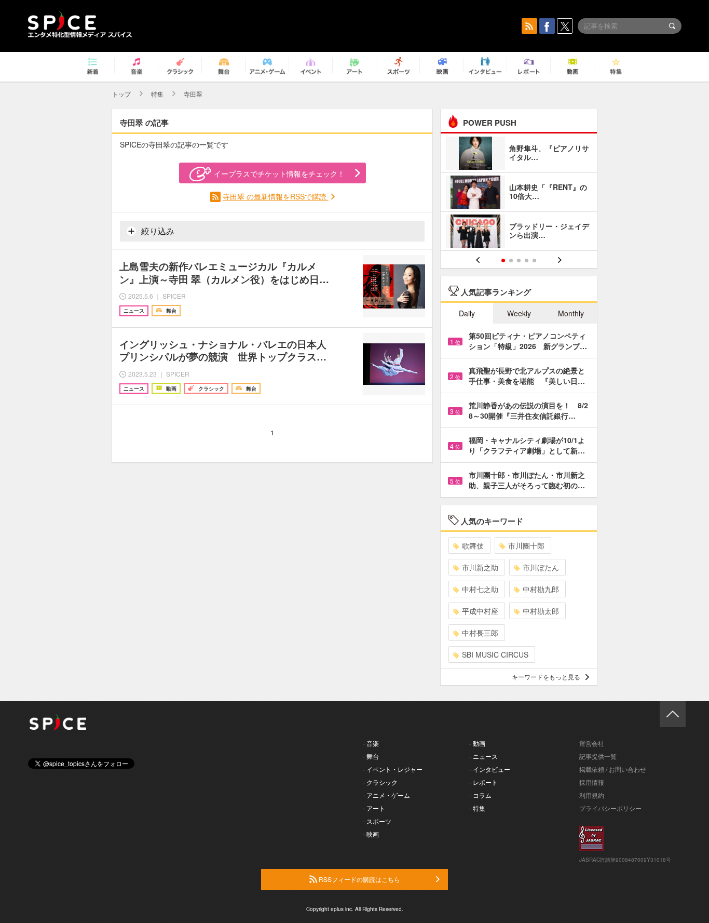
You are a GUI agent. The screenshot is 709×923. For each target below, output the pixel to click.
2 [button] (511, 260)
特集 (157, 93)
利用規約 (591, 795)
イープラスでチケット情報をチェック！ (279, 173)
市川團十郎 (526, 545)
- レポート (483, 782)
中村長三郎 (480, 632)
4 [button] (526, 260)
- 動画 (477, 743)
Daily (467, 313)
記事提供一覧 (598, 756)
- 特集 (477, 808)
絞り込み (156, 231)
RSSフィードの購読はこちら (358, 879)
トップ (121, 93)
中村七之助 (480, 589)
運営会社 (591, 743)
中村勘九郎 (541, 589)
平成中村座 (480, 611)
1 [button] (503, 260)
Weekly (519, 313)
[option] (519, 193)
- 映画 (371, 834)
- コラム (480, 795)
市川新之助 (480, 567)
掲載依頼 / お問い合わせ (612, 769)
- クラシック (380, 782)
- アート (374, 808)
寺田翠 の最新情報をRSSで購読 (276, 196)
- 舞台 (371, 756)
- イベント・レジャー (392, 769)
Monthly (571, 313)
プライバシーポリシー (610, 808)
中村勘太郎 (541, 611)
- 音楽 (371, 743)
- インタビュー (489, 769)
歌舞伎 (473, 545)
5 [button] (534, 260)
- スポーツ (377, 821)
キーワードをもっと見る (546, 676)
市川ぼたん (541, 567)
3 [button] (519, 260)
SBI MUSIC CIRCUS (495, 654)
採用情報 (591, 782)
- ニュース (483, 756)
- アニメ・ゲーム (386, 795)
